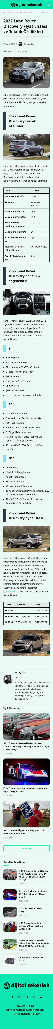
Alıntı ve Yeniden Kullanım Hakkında (25, 1010)
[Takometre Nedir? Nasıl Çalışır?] (10, 912)
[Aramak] (48, 5)
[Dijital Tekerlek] (26, 4)
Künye (31, 1006)
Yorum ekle (26, 848)
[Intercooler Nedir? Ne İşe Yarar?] (10, 961)
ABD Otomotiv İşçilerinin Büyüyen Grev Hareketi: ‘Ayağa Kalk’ (31, 926)
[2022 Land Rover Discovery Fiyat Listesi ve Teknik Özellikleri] (26, 72)
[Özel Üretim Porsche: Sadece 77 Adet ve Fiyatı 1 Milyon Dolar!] (26, 771)
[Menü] (4, 5)
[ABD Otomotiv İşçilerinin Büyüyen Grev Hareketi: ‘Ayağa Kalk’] (26, 814)
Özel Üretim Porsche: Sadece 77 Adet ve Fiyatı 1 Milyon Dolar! (33, 894)
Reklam (37, 1014)
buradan (11, 591)
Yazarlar (20, 1006)
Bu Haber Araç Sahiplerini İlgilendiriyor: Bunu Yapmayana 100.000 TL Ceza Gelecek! (34, 943)
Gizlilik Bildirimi (21, 1014)
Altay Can (30, 44)
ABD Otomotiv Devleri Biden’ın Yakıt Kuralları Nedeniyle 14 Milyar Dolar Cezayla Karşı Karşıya (26, 746)
